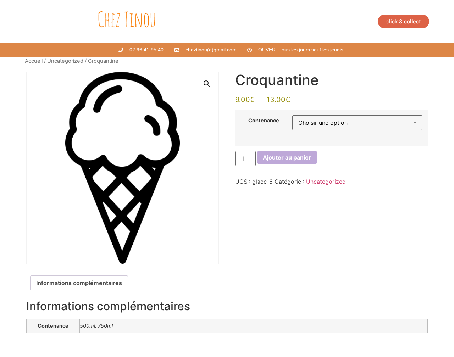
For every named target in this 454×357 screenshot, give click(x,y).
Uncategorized (65, 61)
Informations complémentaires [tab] (79, 282)
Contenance (263, 120)
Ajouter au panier (287, 157)
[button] (206, 83)
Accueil (34, 61)
